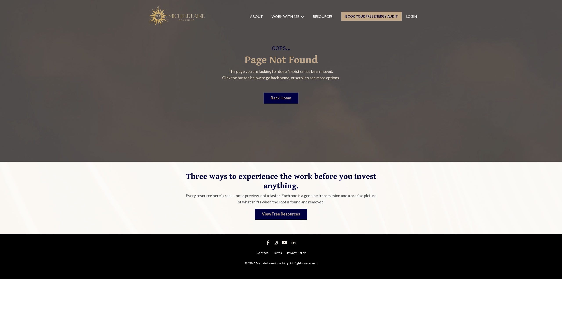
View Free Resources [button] (281, 214)
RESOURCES (323, 16)
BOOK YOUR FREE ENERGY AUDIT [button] (371, 16)
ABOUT (256, 16)
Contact (262, 253)
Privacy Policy (296, 253)
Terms (277, 253)
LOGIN (411, 16)
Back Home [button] (281, 97)
